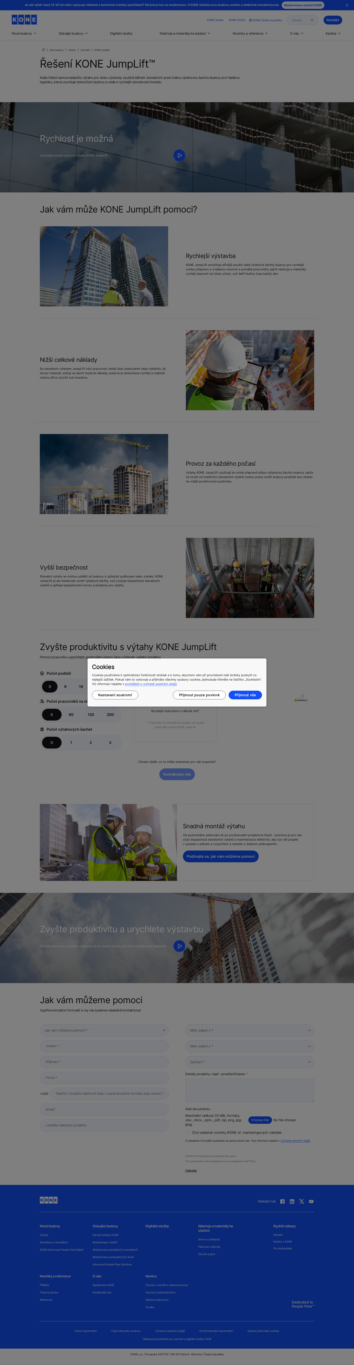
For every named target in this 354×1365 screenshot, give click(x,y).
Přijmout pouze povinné (199, 695)
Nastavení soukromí (115, 695)
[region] (177, 682)
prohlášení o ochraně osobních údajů (151, 684)
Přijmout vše (245, 695)
